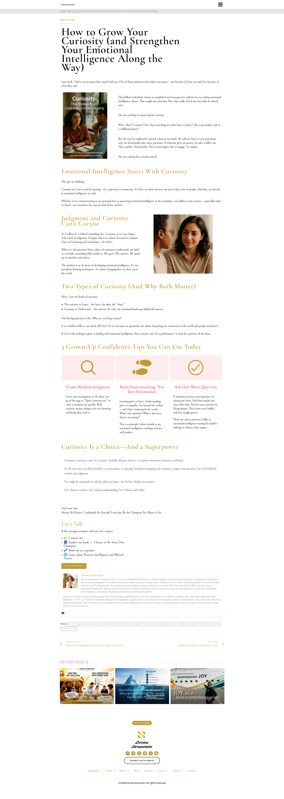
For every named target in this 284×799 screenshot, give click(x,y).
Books (109, 770)
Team (197, 624)
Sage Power (175, 624)
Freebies (148, 770)
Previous (62, 686)
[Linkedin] (145, 753)
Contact (191, 770)
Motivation (130, 624)
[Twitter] (133, 753)
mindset (117, 624)
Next (221, 686)
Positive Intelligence (149, 624)
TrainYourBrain (211, 624)
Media (122, 770)
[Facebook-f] (128, 753)
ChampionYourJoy (89, 624)
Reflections (67, 20)
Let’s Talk (72, 523)
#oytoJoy (73, 624)
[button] (94, 770)
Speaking (93, 770)
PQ (164, 624)
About (176, 770)
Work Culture (68, 629)
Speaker (188, 624)
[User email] (63, 613)
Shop (136, 770)
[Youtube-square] (139, 753)
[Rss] (151, 753)
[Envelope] (156, 753)
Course (161, 770)
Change (106, 624)
